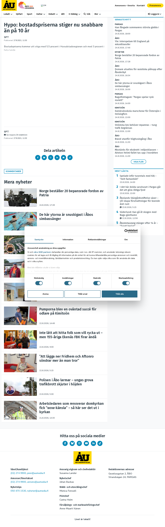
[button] (154, 14)
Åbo (117, 38)
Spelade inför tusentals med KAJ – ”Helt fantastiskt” (138, 179)
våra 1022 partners (42, 252)
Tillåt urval (82, 294)
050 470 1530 (18, 490)
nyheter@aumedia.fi (37, 490)
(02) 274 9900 (18, 473)
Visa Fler (138, 162)
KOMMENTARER (13, 171)
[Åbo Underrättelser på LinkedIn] (93, 443)
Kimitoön (120, 108)
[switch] (68, 283)
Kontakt (141, 5)
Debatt (52, 14)
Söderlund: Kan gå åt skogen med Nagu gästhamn (138, 215)
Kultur (39, 14)
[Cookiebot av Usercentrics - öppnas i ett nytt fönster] (126, 231)
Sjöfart (19, 14)
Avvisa (45, 294)
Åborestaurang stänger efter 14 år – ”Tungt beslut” (139, 226)
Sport (29, 14)
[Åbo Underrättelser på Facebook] (65, 443)
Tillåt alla (120, 294)
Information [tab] (68, 239)
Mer (96, 14)
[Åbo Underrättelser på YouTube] (86, 443)
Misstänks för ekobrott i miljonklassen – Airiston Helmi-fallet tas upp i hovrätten (136, 152)
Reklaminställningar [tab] (97, 239)
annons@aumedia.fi (37, 481)
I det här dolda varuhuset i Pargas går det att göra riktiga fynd (140, 190)
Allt (63, 14)
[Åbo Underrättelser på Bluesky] (72, 443)
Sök (88, 14)
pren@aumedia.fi (36, 473)
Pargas (119, 24)
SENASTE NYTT (123, 19)
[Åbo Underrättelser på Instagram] (79, 443)
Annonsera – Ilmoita (125, 5)
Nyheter (119, 52)
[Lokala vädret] (42, 5)
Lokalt (7, 14)
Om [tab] (126, 239)
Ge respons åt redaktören (16, 135)
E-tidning (73, 14)
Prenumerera (155, 5)
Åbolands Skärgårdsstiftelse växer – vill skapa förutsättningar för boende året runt (140, 203)
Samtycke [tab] (39, 239)
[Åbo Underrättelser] (82, 457)
